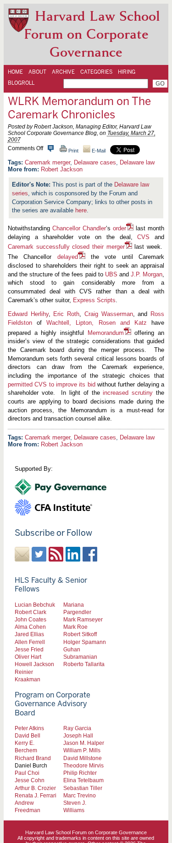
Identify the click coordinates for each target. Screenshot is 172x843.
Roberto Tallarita (84, 664)
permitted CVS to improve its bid (51, 384)
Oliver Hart (28, 657)
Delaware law (137, 162)
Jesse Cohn (29, 780)
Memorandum (106, 332)
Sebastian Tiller (82, 788)
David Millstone (82, 758)
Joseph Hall (78, 735)
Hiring (126, 72)
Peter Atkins (29, 728)
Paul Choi (27, 773)
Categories (96, 72)
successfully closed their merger (80, 246)
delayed (67, 256)
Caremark (20, 246)
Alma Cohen (30, 627)
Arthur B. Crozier (35, 788)
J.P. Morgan (146, 274)
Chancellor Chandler (79, 228)
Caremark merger (47, 162)
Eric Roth (66, 313)
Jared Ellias (29, 634)
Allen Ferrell (30, 642)
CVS (143, 237)
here (81, 210)
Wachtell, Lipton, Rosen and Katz (96, 322)
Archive (63, 72)
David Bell (27, 735)
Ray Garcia (77, 728)
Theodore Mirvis (83, 765)
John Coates (30, 619)
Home (15, 72)
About (37, 72)
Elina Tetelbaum (83, 780)
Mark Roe (75, 627)
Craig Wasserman (108, 313)
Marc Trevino (79, 795)
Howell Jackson (34, 664)
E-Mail (97, 150)
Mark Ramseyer (83, 619)
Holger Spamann (84, 642)
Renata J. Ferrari (35, 795)
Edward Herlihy (28, 313)
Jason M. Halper (83, 743)
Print (72, 150)
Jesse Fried (29, 649)
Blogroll (21, 83)
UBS (111, 274)
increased (115, 392)
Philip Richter (80, 773)
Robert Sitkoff (80, 634)
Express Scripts (94, 300)
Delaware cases (95, 162)
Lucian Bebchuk (35, 605)
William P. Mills (81, 750)
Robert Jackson (62, 169)
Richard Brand (33, 758)
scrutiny (142, 392)
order (119, 228)
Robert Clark (30, 612)
